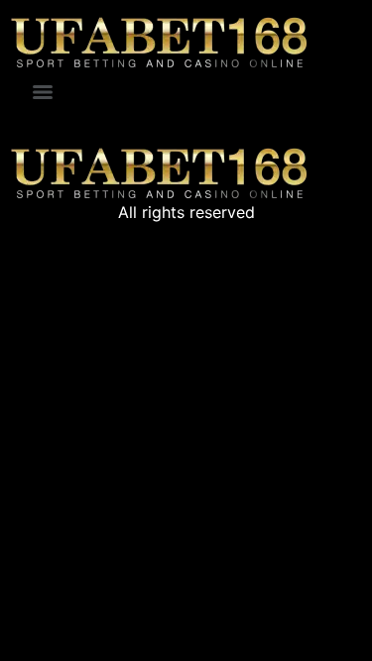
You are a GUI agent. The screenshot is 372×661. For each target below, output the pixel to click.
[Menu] (43, 92)
